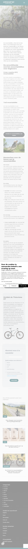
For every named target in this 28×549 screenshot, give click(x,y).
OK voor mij (23, 285)
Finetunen (14, 285)
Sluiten (4, 285)
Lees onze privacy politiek (6, 281)
